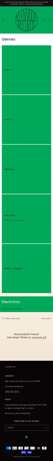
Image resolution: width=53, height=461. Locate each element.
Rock (6, 70)
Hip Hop (8, 169)
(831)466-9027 (12, 391)
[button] (3, 20)
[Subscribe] (45, 428)
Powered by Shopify (34, 456)
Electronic (9, 215)
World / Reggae (13, 268)
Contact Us (10, 367)
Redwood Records (22, 456)
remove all (39, 337)
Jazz (6, 119)
